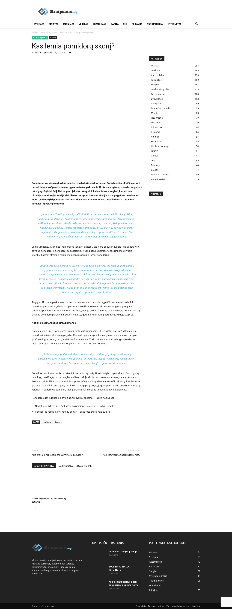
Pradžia (35, 32)
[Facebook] (35, 435)
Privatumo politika (156, 606)
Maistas (54, 23)
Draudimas (99, 23)
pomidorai (46, 422)
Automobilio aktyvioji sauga (123, 551)
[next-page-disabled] (39, 508)
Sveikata (39, 23)
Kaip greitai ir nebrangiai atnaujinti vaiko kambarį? (57, 454)
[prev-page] (34, 508)
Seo (125, 23)
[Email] (71, 435)
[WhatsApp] (57, 435)
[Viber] (64, 435)
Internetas (174, 23)
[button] (196, 24)
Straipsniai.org (46, 52)
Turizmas (68, 23)
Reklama (137, 23)
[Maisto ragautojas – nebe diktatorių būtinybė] (49, 484)
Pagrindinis (141, 606)
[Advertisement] (87, 80)
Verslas (83, 23)
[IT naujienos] (173, 250)
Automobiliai (155, 23)
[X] (42, 435)
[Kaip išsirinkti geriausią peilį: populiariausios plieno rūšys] (98, 585)
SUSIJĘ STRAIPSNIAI (44, 466)
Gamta (115, 23)
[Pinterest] (49, 435)
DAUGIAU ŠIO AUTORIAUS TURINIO (75, 466)
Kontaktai (196, 606)
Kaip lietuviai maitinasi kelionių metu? (122, 454)
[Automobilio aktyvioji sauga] (98, 555)
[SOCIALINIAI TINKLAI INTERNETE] (98, 570)
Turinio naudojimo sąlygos (178, 606)
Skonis (57, 422)
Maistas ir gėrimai (49, 32)
